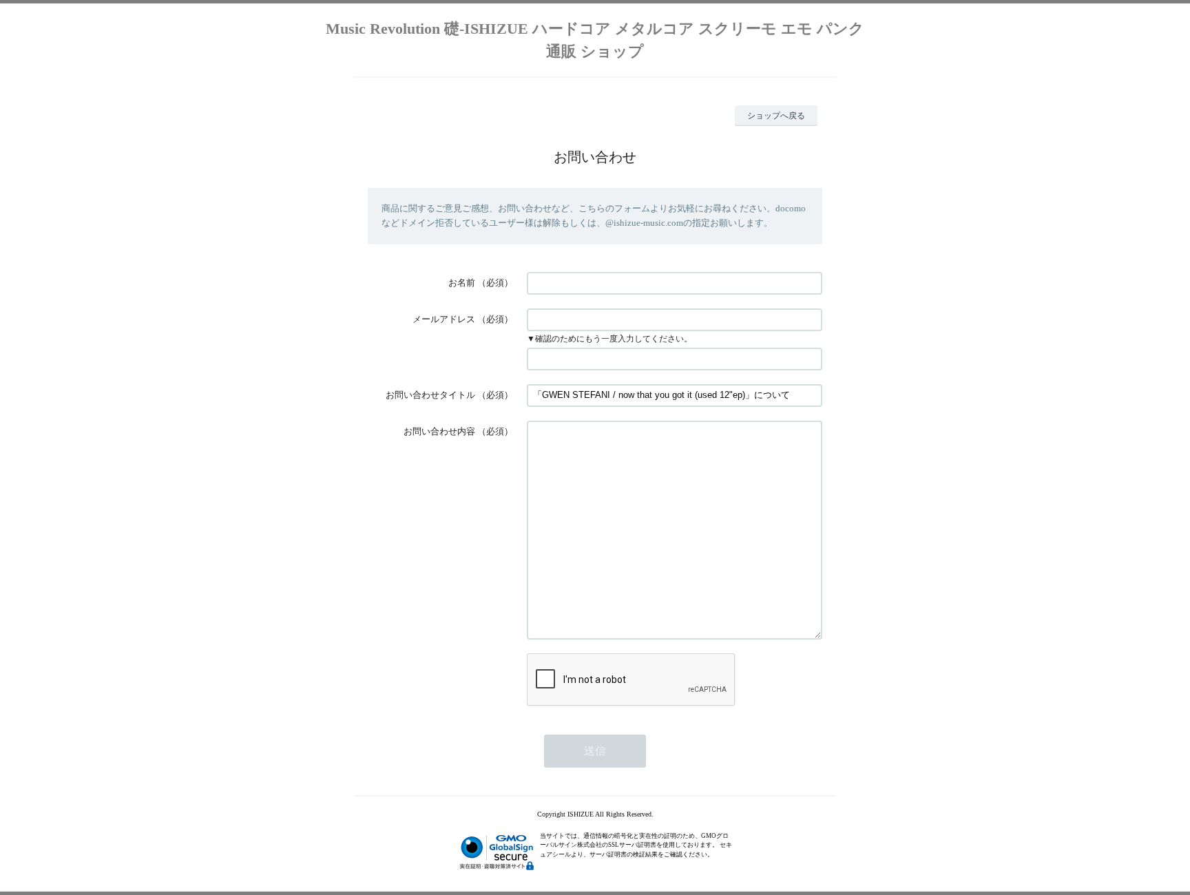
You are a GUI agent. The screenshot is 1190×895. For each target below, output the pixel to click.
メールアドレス (444, 319)
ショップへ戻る (776, 115)
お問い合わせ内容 (439, 431)
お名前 (461, 282)
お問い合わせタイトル (430, 395)
